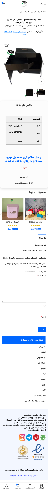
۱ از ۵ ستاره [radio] (34, 271)
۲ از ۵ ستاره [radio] (32, 271)
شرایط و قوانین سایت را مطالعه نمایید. (15, 33)
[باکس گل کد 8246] (12, 209)
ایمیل (43, 316)
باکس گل (23, 11)
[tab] (42, 237)
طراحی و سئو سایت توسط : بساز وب (24, 475)
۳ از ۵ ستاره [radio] (30, 271)
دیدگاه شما (41, 275)
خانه (44, 11)
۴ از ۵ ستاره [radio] (28, 271)
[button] (43, 64)
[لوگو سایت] (24, 3)
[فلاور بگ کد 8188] (35, 209)
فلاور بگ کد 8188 (35, 222)
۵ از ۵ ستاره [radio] (26, 271)
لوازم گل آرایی (35, 11)
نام (44, 305)
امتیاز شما (42, 271)
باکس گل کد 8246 (12, 222)
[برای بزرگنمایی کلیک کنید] (41, 81)
